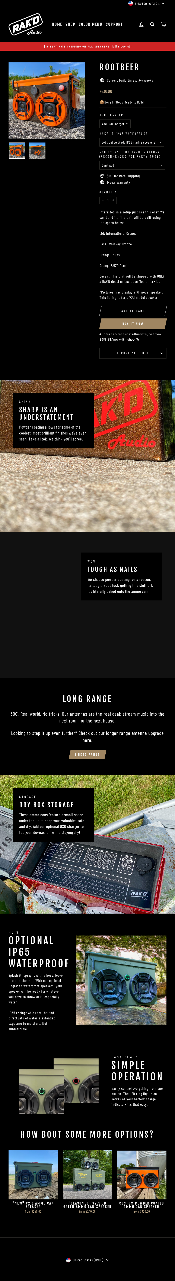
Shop (71, 24)
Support (114, 24)
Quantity (108, 192)
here (87, 740)
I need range (87, 754)
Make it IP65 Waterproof (123, 133)
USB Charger (111, 115)
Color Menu (91, 24)
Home (57, 24)
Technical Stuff (133, 353)
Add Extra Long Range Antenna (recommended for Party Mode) (130, 154)
